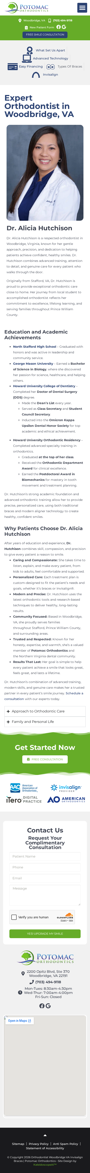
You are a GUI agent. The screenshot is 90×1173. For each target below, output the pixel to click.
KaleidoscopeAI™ (45, 1164)
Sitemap (18, 1144)
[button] (82, 8)
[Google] (64, 27)
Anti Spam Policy (65, 1144)
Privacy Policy (38, 1144)
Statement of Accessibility (45, 1148)
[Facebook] (58, 27)
